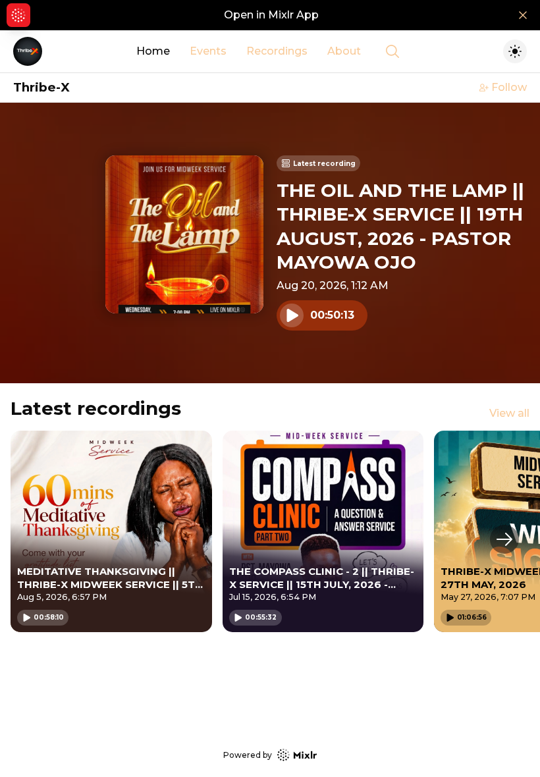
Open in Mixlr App (271, 15)
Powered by (247, 755)
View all (509, 413)
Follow (509, 87)
